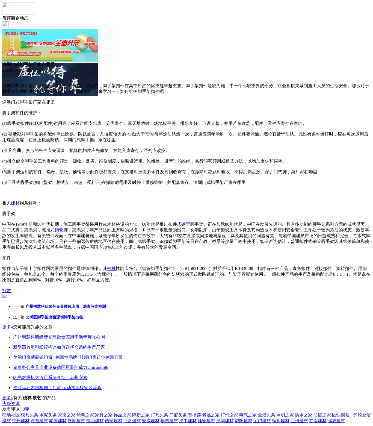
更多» (7, 327)
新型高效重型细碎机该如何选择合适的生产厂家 (59, 347)
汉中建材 (188, 420)
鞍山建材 (95, 420)
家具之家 (104, 415)
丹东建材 (39, 420)
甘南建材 (318, 420)
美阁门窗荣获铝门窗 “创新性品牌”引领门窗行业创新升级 (68, 357)
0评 (26, 409)
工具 (42, 161)
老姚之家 (211, 415)
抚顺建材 (76, 420)
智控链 (194, 415)
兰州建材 (299, 420)
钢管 (185, 224)
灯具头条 (159, 415)
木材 (111, 224)
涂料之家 (85, 415)
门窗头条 (178, 415)
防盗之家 (322, 415)
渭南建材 (225, 420)
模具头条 (29, 415)
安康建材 (150, 420)
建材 (15, 203)
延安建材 (206, 420)
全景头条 (266, 415)
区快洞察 (341, 415)
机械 (111, 268)
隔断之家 (141, 415)
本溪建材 (58, 420)
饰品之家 (122, 415)
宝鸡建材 (262, 420)
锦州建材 (20, 420)
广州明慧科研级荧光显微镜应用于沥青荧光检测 (59, 337)
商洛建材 (132, 420)
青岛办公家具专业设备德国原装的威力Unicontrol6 (60, 367)
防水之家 (303, 415)
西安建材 (113, 420)
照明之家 (285, 415)
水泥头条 (48, 415)
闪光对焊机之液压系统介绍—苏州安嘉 (50, 377)
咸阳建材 (243, 420)
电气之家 (248, 415)
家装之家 (66, 415)
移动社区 (11, 415)
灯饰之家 (229, 415)
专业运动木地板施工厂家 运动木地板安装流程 (57, 387)
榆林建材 (169, 420)
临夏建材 (336, 420)
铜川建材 (280, 420)
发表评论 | (15, 409)
